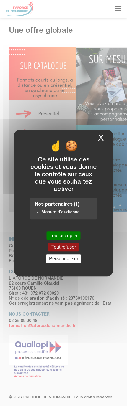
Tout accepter (64, 235)
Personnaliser (63, 258)
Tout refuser (63, 247)
